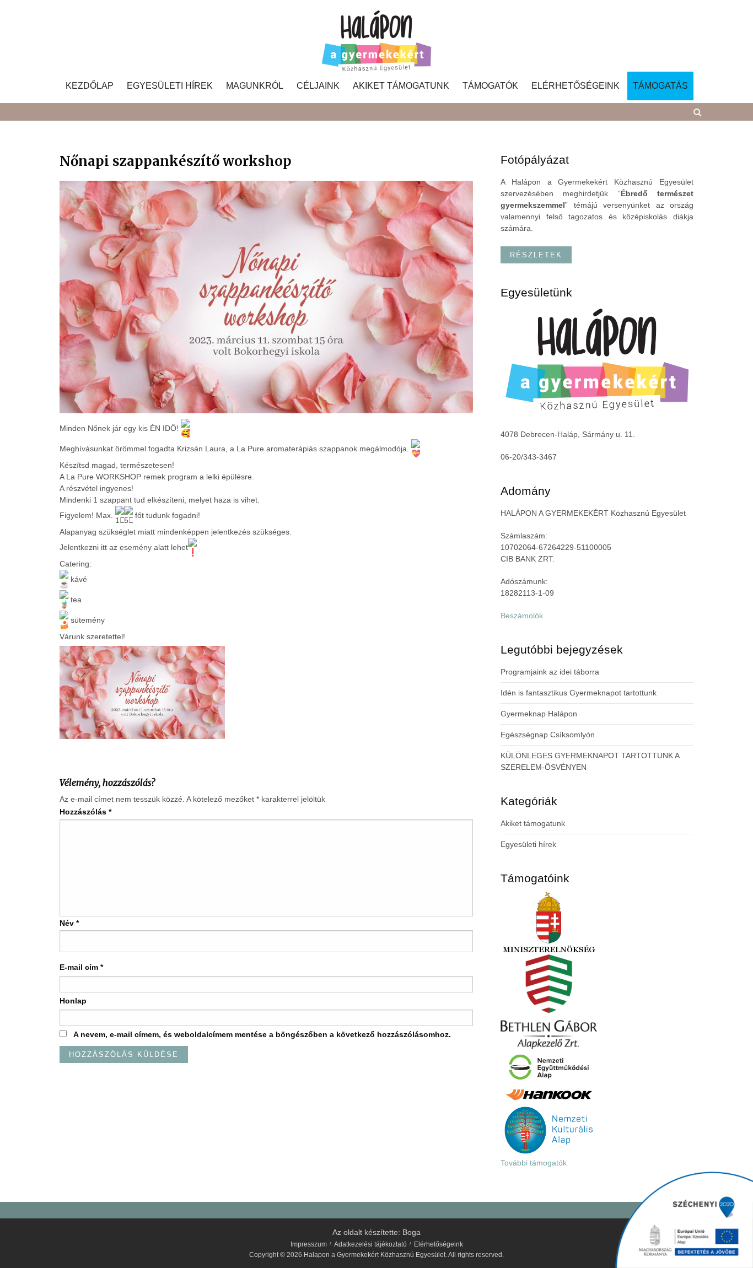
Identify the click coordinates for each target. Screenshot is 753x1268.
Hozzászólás (85, 811)
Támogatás (660, 86)
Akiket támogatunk (401, 86)
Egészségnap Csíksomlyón (548, 734)
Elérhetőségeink (575, 86)
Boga (411, 1232)
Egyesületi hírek (170, 86)
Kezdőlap (90, 86)
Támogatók (490, 86)
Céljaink (318, 86)
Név (69, 923)
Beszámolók (522, 615)
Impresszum (309, 1244)
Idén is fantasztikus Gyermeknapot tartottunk (579, 692)
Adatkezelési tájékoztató (370, 1244)
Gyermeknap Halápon (539, 713)
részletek (536, 255)
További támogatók (534, 1162)
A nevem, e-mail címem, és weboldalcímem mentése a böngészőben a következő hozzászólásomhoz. (262, 1034)
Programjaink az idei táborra (550, 671)
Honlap (73, 1000)
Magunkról (254, 86)
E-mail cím (81, 967)
